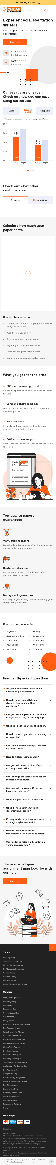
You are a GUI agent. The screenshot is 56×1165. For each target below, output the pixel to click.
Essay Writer (8, 1020)
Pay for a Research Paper (14, 1039)
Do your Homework (11, 1100)
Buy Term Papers (10, 1051)
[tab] (28, 170)
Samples (6, 1108)
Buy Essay (7, 1005)
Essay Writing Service (12, 998)
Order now (15, 42)
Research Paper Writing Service (16, 1024)
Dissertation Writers (11, 1096)
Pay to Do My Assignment (14, 1077)
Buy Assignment (10, 1070)
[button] (51, 10)
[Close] (51, 1161)
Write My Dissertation (12, 1092)
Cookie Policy (9, 973)
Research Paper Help (12, 1036)
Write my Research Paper (14, 1043)
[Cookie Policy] (16, 1162)
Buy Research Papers (12, 1028)
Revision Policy (9, 976)
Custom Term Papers (12, 1055)
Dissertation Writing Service (15, 1081)
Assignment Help (10, 1074)
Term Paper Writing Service (15, 1062)
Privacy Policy (9, 957)
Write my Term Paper (12, 1058)
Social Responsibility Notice (15, 984)
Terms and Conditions (12, 961)
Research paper (28, 111)
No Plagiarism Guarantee (13, 969)
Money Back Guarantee (13, 965)
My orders (45, 9)
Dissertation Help (10, 1089)
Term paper (44, 111)
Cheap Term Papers (11, 1047)
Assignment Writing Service (15, 1066)
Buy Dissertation (10, 1085)
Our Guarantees (10, 980)
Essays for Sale (9, 1009)
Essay (11, 111)
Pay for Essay (9, 1017)
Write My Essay (9, 1001)
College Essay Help (11, 1013)
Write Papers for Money (13, 1032)
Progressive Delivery (12, 1104)
